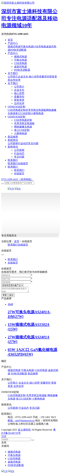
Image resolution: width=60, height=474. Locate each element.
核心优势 (19, 93)
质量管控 (19, 96)
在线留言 (19, 173)
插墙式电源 (20, 56)
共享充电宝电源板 (24, 123)
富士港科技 (24, 429)
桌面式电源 (20, 66)
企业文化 (19, 90)
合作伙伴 (19, 103)
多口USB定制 (21, 130)
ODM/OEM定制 (16, 106)
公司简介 (19, 86)
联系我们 (13, 160)
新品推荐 (13, 136)
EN (19, 188)
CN (12, 188)
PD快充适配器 (22, 70)
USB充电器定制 (23, 120)
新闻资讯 (13, 140)
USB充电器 (20, 63)
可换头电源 (20, 60)
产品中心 (13, 43)
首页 (10, 39)
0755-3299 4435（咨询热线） (17, 179)
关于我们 (13, 73)
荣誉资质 (19, 100)
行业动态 (19, 153)
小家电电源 (20, 133)
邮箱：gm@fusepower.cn (21, 420)
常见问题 (19, 156)
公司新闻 (19, 150)
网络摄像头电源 (23, 126)
